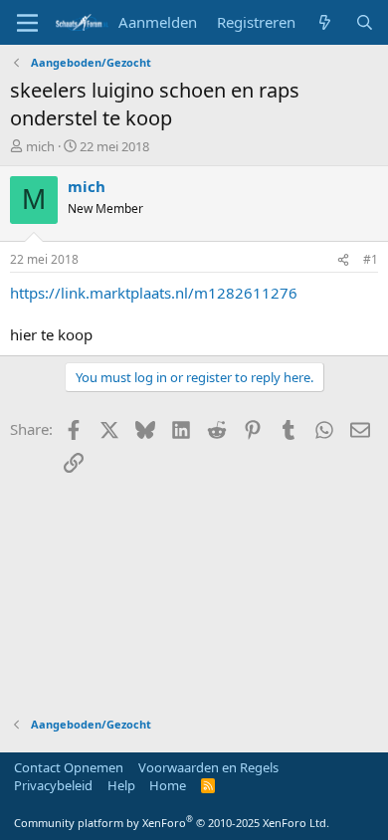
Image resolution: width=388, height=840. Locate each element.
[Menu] (27, 23)
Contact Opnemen (68, 767)
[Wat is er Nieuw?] (324, 22)
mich (40, 146)
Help (121, 785)
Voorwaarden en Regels (208, 767)
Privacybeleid (53, 785)
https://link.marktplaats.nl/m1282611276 (153, 293)
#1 (370, 259)
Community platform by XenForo (171, 822)
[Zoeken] (364, 22)
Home (167, 785)
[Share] (343, 260)
